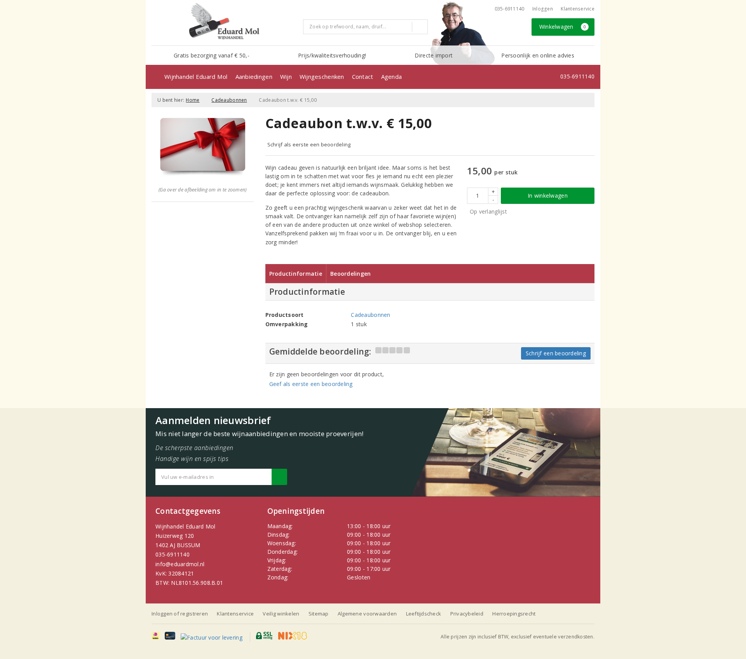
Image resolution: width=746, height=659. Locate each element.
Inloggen (542, 8)
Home (192, 100)
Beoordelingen (350, 273)
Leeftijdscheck (423, 613)
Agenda (391, 76)
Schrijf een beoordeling (556, 353)
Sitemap (319, 613)
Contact (362, 76)
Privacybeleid (466, 613)
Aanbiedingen (253, 76)
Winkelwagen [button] (562, 26)
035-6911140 (172, 554)
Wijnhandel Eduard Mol (196, 76)
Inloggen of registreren (180, 613)
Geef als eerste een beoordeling (311, 384)
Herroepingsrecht (513, 613)
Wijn (286, 76)
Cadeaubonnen (229, 100)
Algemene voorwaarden (367, 613)
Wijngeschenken (322, 76)
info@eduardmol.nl (180, 564)
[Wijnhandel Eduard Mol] (224, 22)
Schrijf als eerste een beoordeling (309, 144)
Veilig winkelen (281, 613)
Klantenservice (577, 8)
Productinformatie (295, 273)
